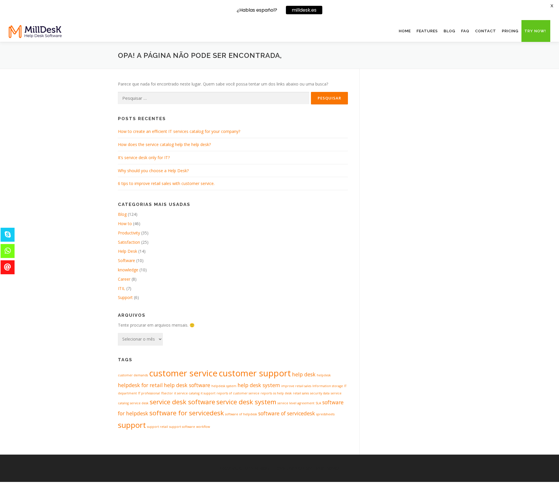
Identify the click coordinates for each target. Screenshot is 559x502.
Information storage (327, 386)
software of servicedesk (286, 413)
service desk (139, 403)
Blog (449, 31)
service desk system (246, 401)
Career (124, 279)
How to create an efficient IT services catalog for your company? (179, 131)
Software (126, 260)
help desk (304, 374)
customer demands (133, 375)
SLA (318, 403)
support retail (157, 427)
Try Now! (535, 31)
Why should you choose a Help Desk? (153, 170)
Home (405, 31)
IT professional (149, 393)
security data (320, 393)
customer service (183, 373)
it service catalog (186, 393)
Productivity (129, 233)
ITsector (167, 393)
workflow (203, 427)
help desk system (259, 385)
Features (427, 31)
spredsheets (325, 414)
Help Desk (127, 251)
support (132, 425)
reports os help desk (276, 393)
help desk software (187, 385)
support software (182, 427)
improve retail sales (296, 386)
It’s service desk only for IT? (144, 157)
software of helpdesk (241, 414)
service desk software (182, 401)
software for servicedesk (186, 412)
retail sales (301, 393)
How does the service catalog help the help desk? (164, 144)
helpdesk (324, 375)
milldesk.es (304, 10)
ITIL (121, 288)
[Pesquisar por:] (213, 98)
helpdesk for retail (140, 385)
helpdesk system (223, 386)
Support (125, 297)
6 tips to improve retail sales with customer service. (166, 183)
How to (125, 223)
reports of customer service (238, 393)
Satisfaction (129, 242)
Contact (485, 31)
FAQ (465, 31)
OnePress (295, 468)
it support (208, 393)
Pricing (510, 31)
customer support (255, 373)
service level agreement (295, 403)
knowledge (128, 270)
